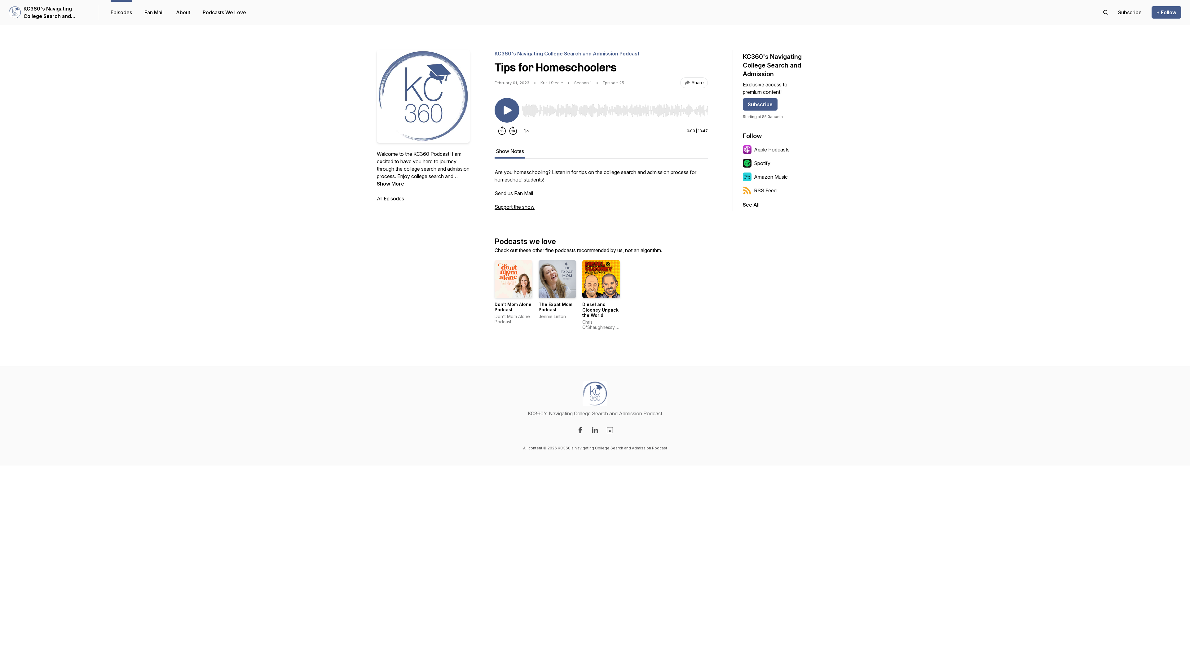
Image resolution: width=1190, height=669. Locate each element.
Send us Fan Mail (514, 193)
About (183, 12)
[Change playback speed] (526, 130)
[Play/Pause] (507, 110)
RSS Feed (765, 190)
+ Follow (1166, 12)
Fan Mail (154, 12)
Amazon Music (771, 177)
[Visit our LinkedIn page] (595, 430)
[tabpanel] (601, 192)
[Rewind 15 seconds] (502, 130)
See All (751, 205)
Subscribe (760, 104)
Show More (390, 184)
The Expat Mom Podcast (555, 307)
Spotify (762, 163)
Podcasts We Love (224, 12)
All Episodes (390, 198)
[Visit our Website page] (610, 430)
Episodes (121, 12)
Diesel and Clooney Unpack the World (600, 310)
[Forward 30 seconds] (513, 130)
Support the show (515, 207)
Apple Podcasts (772, 149)
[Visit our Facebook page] (580, 430)
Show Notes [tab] (510, 151)
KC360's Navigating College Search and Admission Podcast (48, 13)
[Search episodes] (1105, 12)
